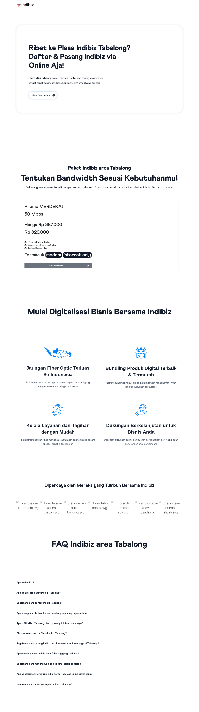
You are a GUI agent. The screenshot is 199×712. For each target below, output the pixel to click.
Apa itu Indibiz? (25, 583)
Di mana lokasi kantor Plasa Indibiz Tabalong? (41, 633)
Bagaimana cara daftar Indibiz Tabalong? (39, 603)
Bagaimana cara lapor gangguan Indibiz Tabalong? (44, 684)
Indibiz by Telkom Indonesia (156, 187)
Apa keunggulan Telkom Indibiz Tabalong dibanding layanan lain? (51, 613)
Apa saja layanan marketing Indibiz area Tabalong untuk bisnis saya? (54, 674)
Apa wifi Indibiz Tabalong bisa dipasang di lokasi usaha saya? (49, 623)
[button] (99, 580)
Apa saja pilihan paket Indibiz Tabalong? (38, 593)
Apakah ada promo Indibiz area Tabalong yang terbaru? (47, 654)
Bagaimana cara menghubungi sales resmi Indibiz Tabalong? (49, 664)
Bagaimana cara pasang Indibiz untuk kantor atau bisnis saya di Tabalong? (57, 643)
